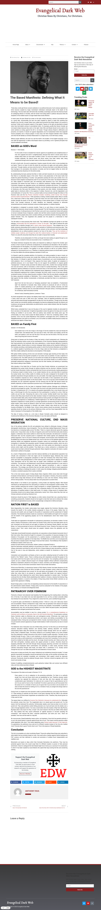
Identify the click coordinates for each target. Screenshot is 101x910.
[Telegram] (91, 89)
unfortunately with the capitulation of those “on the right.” (32, 223)
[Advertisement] (50, 30)
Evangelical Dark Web (60, 10)
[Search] (80, 2)
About (26, 44)
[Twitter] (88, 2)
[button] (15, 782)
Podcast (86, 44)
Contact (74, 44)
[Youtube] (91, 2)
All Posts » (28, 794)
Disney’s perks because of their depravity (55, 722)
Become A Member (25, 774)
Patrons (62, 44)
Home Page (16, 44)
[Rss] (86, 89)
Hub (52, 44)
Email (75, 69)
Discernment (39, 44)
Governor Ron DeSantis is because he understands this (45, 700)
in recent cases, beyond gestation (42, 225)
